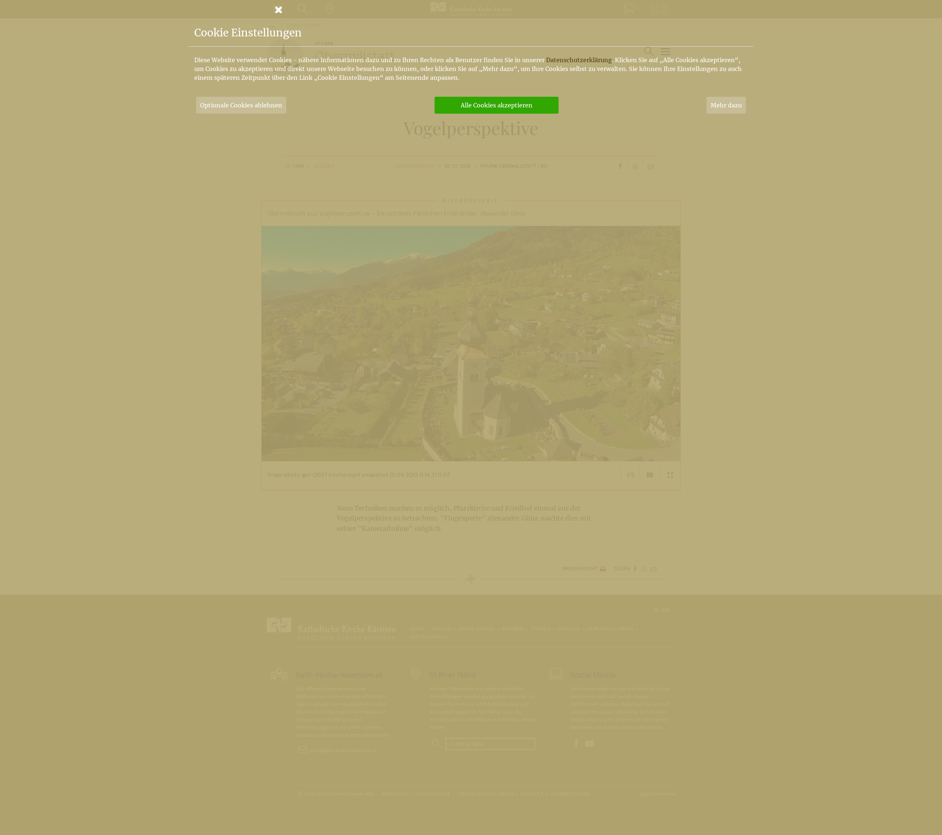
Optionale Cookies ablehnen (241, 105)
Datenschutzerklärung (579, 60)
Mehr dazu (726, 105)
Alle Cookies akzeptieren (496, 105)
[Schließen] (471, 9)
